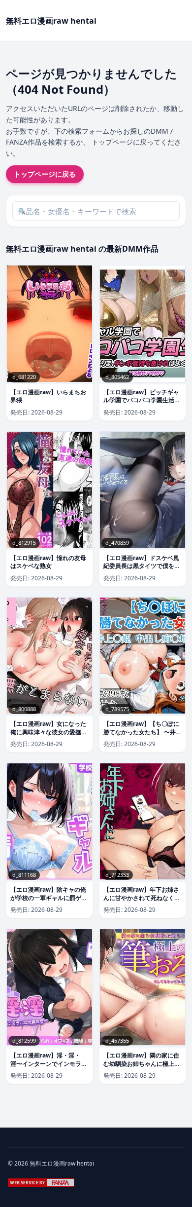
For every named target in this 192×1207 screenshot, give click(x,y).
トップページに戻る (45, 174)
